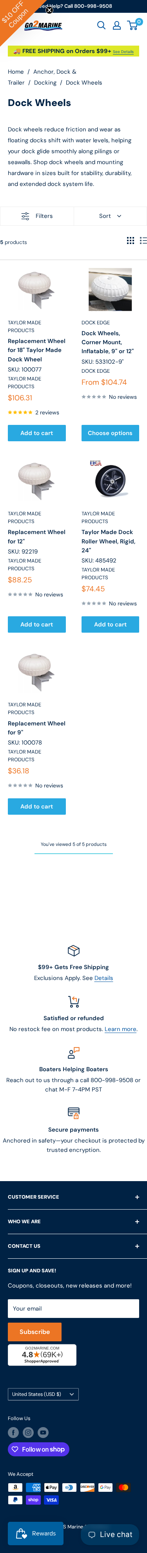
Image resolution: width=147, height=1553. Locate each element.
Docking (45, 83)
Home (16, 72)
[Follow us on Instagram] (28, 1432)
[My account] (117, 25)
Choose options (110, 433)
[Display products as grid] (130, 240)
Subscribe (35, 1332)
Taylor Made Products (24, 326)
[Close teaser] (49, 10)
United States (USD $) (36, 1394)
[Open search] (101, 25)
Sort (105, 216)
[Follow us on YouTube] (43, 1432)
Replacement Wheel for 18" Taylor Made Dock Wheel (36, 350)
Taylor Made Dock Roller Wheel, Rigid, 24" (108, 541)
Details (103, 978)
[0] (133, 25)
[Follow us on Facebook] (13, 1432)
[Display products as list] (143, 240)
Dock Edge (96, 322)
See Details (123, 51)
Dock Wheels (84, 83)
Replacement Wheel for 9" (36, 728)
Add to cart (36, 433)
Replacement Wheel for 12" (36, 536)
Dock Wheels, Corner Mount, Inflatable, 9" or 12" (108, 342)
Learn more (120, 1029)
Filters (44, 216)
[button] (23, 23)
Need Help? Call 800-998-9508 (73, 6)
